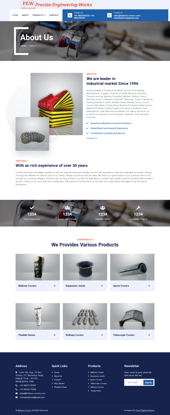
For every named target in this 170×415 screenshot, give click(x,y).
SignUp (148, 382)
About (25, 15)
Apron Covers (96, 379)
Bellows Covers (97, 372)
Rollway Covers (97, 387)
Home (15, 15)
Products (38, 15)
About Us (58, 376)
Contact (54, 15)
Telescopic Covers (98, 383)
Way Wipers (59, 383)
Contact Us (91, 138)
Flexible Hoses (60, 387)
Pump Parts (95, 391)
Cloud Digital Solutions (145, 410)
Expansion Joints (97, 376)
